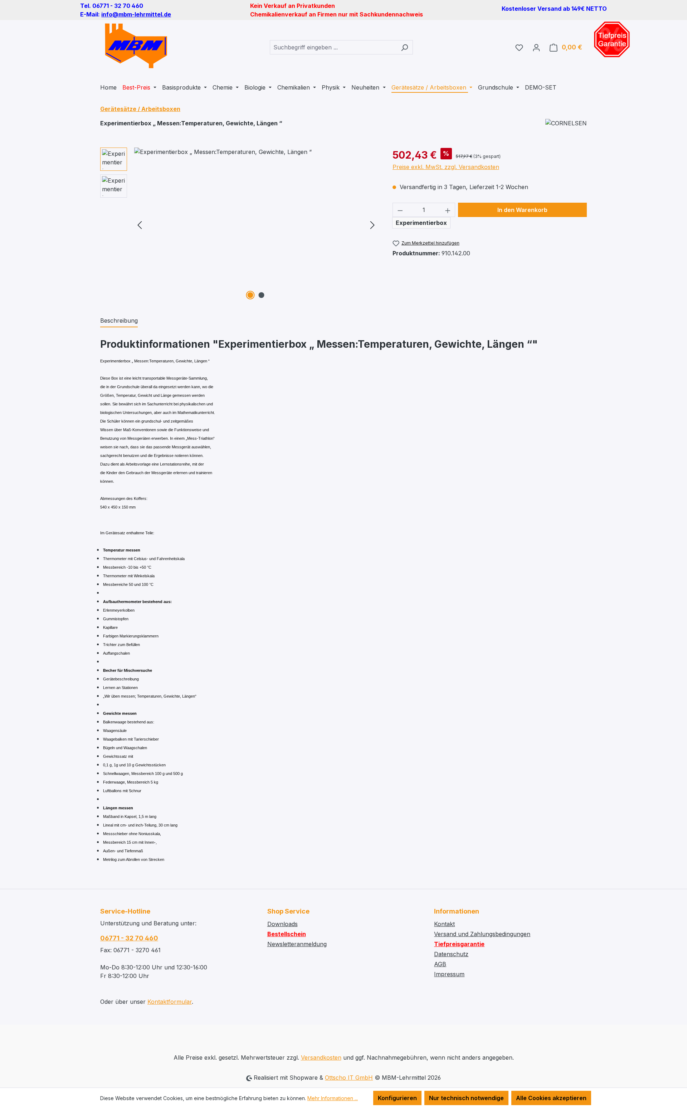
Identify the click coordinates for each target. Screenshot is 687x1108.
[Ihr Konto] (536, 47)
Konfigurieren (397, 1098)
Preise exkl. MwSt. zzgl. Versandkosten (446, 166)
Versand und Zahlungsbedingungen (482, 934)
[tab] (119, 320)
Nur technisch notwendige (466, 1098)
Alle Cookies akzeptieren (551, 1098)
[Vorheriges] (139, 224)
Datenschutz (451, 954)
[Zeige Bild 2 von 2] (261, 295)
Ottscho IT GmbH (349, 1077)
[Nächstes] (372, 224)
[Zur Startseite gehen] (136, 46)
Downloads (282, 924)
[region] (239, 225)
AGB (440, 964)
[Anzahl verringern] (400, 210)
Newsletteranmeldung (297, 944)
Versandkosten (321, 1057)
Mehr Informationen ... (332, 1098)
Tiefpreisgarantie (459, 944)
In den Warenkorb (522, 209)
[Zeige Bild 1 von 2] (250, 295)
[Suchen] (404, 47)
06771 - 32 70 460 (129, 938)
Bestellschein (286, 934)
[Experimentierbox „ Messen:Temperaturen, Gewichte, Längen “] (256, 225)
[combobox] (333, 47)
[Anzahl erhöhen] (447, 210)
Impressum (449, 974)
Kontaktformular (169, 1001)
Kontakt (444, 924)
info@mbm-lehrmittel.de (136, 14)
